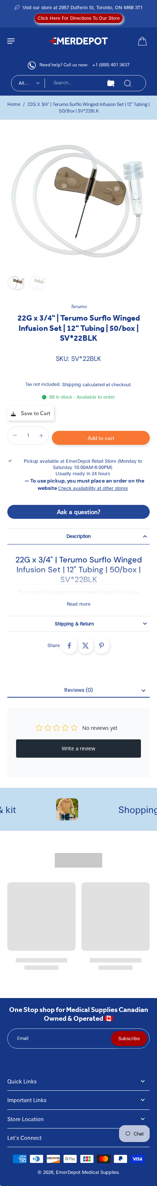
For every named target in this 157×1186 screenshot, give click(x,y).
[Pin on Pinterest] (101, 646)
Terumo (78, 306)
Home (13, 104)
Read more (79, 604)
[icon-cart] (142, 40)
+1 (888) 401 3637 (111, 64)
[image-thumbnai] (16, 283)
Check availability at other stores (93, 488)
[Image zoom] (78, 199)
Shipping (72, 384)
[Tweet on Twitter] (85, 646)
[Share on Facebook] (69, 646)
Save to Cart (34, 413)
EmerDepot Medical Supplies (87, 1172)
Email (22, 1038)
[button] (101, 438)
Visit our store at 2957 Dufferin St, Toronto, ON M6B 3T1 (83, 7)
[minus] (15, 435)
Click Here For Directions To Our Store (79, 18)
